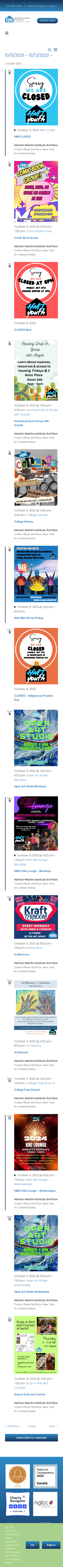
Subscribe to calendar (31, 1437)
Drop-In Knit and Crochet (29, 1394)
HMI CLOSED (22, 136)
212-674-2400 (14, 6)
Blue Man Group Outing (28, 618)
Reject (51, 1545)
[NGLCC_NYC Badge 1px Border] (45, 1493)
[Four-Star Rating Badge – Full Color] (18, 1493)
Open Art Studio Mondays (30, 786)
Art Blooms (21, 1052)
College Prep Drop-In (27, 1090)
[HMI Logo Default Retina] (17, 17)
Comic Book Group (26, 238)
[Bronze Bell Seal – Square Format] (18, 1465)
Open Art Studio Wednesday (31, 1292)
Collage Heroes (23, 521)
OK (32, 1545)
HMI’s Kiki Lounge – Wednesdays (35, 1191)
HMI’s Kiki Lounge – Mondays (32, 871)
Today (31, 1426)
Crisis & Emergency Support (42, 6)
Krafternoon (21, 954)
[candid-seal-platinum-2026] (45, 1465)
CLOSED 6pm (22, 330)
